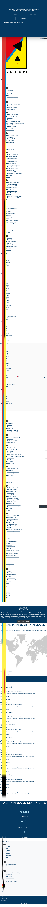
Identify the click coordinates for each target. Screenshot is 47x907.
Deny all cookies (32, 14)
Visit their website (23, 621)
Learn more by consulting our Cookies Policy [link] (13, 22)
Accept (15, 14)
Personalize (23, 18)
